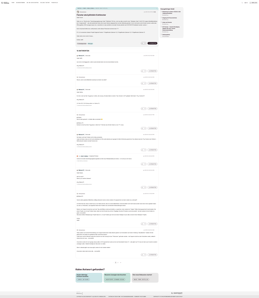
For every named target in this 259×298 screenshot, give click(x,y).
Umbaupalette (166, 34)
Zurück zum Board (83, 279)
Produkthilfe (54, 2)
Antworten (153, 43)
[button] (142, 43)
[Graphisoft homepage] (176, 293)
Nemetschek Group (177, 296)
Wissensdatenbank (20, 2)
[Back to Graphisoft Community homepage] (5, 2)
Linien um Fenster (167, 22)
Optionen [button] (156, 8)
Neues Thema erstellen (141, 279)
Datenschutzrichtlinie (114, 296)
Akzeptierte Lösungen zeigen (115, 279)
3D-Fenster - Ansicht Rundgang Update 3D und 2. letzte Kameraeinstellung (170, 28)
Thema (85, 62)
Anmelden (254, 2)
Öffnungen (90, 43)
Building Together (45, 2)
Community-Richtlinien (140, 296)
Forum (13, 2)
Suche (242, 2)
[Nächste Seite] (120, 262)
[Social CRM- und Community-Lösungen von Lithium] (80, 293)
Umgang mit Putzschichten (169, 17)
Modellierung (165, 15)
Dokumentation (165, 36)
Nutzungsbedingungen (127, 296)
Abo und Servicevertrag (33, 2)
